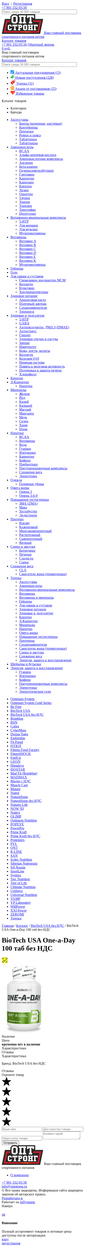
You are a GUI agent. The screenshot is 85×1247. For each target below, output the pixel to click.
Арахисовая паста (32, 300)
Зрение (24, 343)
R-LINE (16, 852)
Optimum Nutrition (23, 820)
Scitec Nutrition (21, 859)
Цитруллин (27, 213)
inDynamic (27, 1202)
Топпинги (26, 311)
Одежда (16, 480)
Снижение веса (30, 472)
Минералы (18, 390)
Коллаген (26, 284)
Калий (24, 401)
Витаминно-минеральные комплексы (38, 217)
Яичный (25, 543)
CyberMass (18, 730)
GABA (24, 323)
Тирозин (25, 206)
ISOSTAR (17, 769)
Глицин (25, 335)
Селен (23, 421)
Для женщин (28, 225)
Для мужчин (28, 229)
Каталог (22, 926)
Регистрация (22, 3)
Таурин (24, 198)
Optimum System (22, 699)
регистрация (11, 1243)
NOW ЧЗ (17, 808)
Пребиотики (28, 464)
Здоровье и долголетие (27, 315)
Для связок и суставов (26, 276)
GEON (15, 761)
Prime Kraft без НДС (25, 836)
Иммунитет (27, 347)
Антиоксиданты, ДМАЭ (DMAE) (44, 327)
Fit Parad (16, 742)
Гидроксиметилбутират (36, 170)
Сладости (26, 558)
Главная (8, 926)
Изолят (24, 523)
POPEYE (17, 824)
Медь (23, 417)
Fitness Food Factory (24, 750)
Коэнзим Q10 (29, 358)
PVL (13, 844)
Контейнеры (28, 127)
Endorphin (17, 738)
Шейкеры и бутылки (25, 664)
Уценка (15, 578)
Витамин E (27, 257)
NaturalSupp (19, 797)
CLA (22, 570)
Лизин (24, 190)
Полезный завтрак (32, 304)
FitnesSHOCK (20, 754)
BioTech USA (20, 711)
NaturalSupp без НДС (26, 801)
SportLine (17, 871)
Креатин (25, 186)
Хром (23, 425)
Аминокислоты (22, 147)
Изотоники (27, 452)
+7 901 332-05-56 (14, 7)
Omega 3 (25, 492)
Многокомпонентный (35, 531)
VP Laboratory (20, 902)
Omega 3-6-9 (28, 495)
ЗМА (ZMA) (28, 503)
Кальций (25, 405)
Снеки (24, 562)
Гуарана (25, 448)
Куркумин (26, 288)
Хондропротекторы (33, 292)
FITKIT (16, 746)
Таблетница (28, 139)
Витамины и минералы (36, 597)
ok (3, 1214)
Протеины (27, 640)
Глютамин (26, 174)
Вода (23, 445)
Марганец (26, 413)
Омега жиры (19, 488)
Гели (13, 272)
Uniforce (16, 891)
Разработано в (12, 1198)
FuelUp (15, 758)
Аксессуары (19, 119)
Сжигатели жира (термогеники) (43, 574)
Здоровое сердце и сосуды (38, 339)
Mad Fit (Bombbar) (23, 773)
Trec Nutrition (20, 879)
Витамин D (27, 253)
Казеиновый (28, 527)
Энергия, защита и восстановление (45, 660)
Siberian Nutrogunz (23, 863)
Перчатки (26, 131)
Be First (15, 707)
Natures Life (19, 805)
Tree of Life (18, 883)
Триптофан (27, 210)
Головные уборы (31, 484)
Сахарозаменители (33, 307)
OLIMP (15, 816)
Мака (23, 507)
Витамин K (27, 260)
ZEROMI (17, 914)
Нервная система (31, 362)
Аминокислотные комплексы (41, 159)
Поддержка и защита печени (40, 370)
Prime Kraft (18, 832)
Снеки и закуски (22, 546)
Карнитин (26, 178)
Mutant (15, 789)
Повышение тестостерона (29, 499)
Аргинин (26, 163)
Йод (22, 398)
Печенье (25, 554)
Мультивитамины (32, 233)
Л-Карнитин (19, 382)
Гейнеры (16, 268)
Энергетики (28, 476)
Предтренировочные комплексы (43, 468)
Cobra (14, 726)
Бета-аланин (28, 166)
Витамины (18, 237)
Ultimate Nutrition (23, 887)
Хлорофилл (27, 374)
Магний (25, 409)
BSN (13, 722)
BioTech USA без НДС (27, 714)
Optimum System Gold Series (30, 703)
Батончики (27, 550)
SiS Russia (17, 867)
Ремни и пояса (30, 135)
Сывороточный (30, 539)
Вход (5, 3)
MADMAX (18, 777)
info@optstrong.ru (14, 1186)
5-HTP (24, 221)
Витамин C (27, 249)
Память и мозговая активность (42, 366)
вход (5, 1239)
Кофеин (25, 460)
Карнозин (26, 182)
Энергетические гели (35, 691)
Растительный (29, 535)
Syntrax (15, 875)
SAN (14, 855)
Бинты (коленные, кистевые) (40, 123)
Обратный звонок (41, 44)
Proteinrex (17, 840)
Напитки (25, 386)
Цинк (23, 429)
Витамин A (27, 241)
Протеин (17, 519)
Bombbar (16, 718)
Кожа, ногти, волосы (34, 351)
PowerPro (17, 828)
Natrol (14, 793)
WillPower (17, 906)
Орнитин (26, 194)
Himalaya (17, 765)
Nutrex (15, 812)
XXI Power (18, 910)
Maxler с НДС (20, 781)
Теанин (24, 202)
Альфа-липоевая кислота (37, 155)
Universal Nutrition (23, 895)
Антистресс (28, 331)
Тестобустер (28, 511)
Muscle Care (19, 785)
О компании (19, 1175)
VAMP (15, 899)
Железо (24, 394)
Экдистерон (28, 515)
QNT (14, 848)
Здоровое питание (23, 296)
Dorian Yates (19, 734)
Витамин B (27, 245)
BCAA (24, 151)
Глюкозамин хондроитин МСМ (42, 280)
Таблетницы (28, 143)
